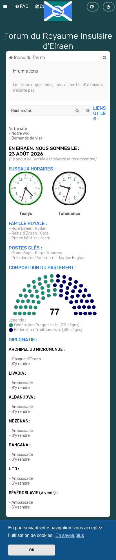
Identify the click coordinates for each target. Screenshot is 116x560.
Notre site (18, 128)
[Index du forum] (58, 11)
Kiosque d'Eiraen (26, 359)
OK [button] (32, 550)
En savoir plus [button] (69, 535)
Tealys (25, 213)
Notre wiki (21, 133)
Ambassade (22, 383)
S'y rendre (21, 363)
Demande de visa (27, 138)
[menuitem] (104, 57)
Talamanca (69, 213)
